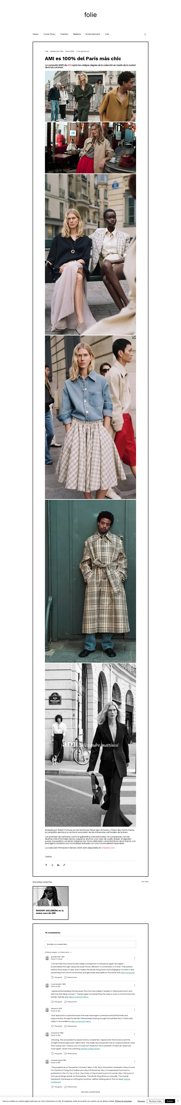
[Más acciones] (134, 957)
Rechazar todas (155, 1101)
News (36, 34)
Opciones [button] (141, 1101)
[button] (145, 34)
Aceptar (170, 1101)
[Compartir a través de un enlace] (64, 865)
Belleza (77, 34)
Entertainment (93, 34)
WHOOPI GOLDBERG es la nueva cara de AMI (50, 911)
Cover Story (49, 34)
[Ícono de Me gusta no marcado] (52, 977)
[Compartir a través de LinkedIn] (58, 865)
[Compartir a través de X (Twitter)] (52, 865)
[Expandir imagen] (90, 96)
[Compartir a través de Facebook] (46, 865)
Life (107, 34)
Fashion (64, 34)
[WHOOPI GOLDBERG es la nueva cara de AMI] (50, 896)
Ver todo (144, 881)
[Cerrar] (178, 1101)
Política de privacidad (123, 1101)
